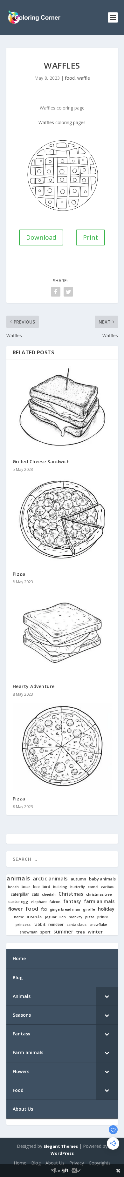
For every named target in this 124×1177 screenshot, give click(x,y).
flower (15, 909)
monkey (75, 917)
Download (41, 237)
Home (20, 1163)
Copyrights (100, 1163)
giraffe (89, 909)
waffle (83, 78)
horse (19, 917)
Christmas (71, 894)
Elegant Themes (61, 1146)
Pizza (19, 574)
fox (44, 909)
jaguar (51, 917)
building (60, 887)
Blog (36, 1163)
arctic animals (50, 878)
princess (23, 924)
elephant (39, 901)
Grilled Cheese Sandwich (41, 461)
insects (34, 917)
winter (95, 932)
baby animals (102, 879)
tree (80, 932)
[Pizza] (62, 521)
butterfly (77, 887)
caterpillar (20, 894)
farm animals (99, 901)
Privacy (76, 1163)
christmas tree (99, 894)
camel (93, 887)
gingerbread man (65, 909)
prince (102, 916)
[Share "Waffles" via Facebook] (55, 291)
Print (90, 237)
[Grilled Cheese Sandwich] (62, 409)
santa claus (76, 924)
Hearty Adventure (34, 686)
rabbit (39, 924)
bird (46, 886)
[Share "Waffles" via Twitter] (68, 291)
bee (36, 886)
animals (18, 878)
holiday (106, 909)
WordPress (62, 1153)
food (70, 78)
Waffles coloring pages (62, 122)
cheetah (49, 894)
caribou (107, 887)
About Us (55, 1163)
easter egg (18, 901)
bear (26, 886)
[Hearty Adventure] (62, 633)
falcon (55, 901)
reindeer (56, 924)
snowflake (98, 924)
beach (13, 887)
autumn (78, 879)
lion (62, 917)
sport (45, 932)
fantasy (72, 901)
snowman (29, 932)
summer (63, 931)
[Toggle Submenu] (107, 996)
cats (35, 894)
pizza (89, 917)
